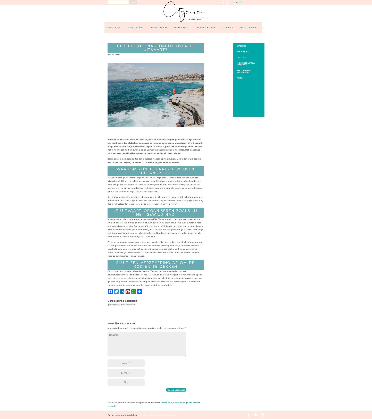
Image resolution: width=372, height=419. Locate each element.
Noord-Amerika (247, 107)
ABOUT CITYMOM (248, 27)
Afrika (242, 82)
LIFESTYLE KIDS (113, 27)
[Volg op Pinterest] (225, 4)
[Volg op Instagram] (229, 4)
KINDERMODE (243, 51)
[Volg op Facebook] (220, 4)
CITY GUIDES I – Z (182, 27)
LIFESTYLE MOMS (135, 27)
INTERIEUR (241, 46)
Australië (243, 88)
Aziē (241, 94)
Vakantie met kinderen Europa (250, 100)
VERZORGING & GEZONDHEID (244, 71)
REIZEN (240, 78)
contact (238, 3)
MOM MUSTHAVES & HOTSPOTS (246, 64)
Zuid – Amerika (246, 112)
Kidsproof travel (207, 27)
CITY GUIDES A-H (158, 27)
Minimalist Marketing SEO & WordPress (157, 415)
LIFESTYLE (241, 57)
